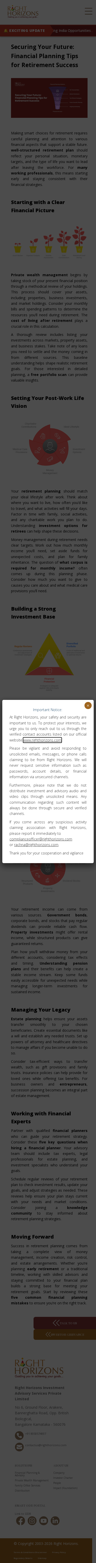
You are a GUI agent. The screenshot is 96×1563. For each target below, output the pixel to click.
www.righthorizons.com (42, 740)
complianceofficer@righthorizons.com (40, 839)
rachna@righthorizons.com (36, 844)
